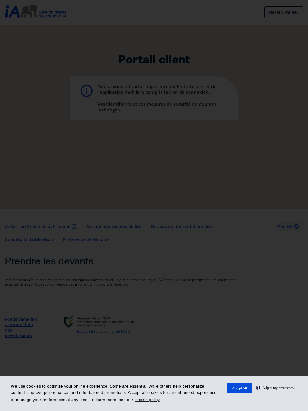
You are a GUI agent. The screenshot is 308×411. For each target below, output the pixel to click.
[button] (275, 388)
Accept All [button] (239, 388)
